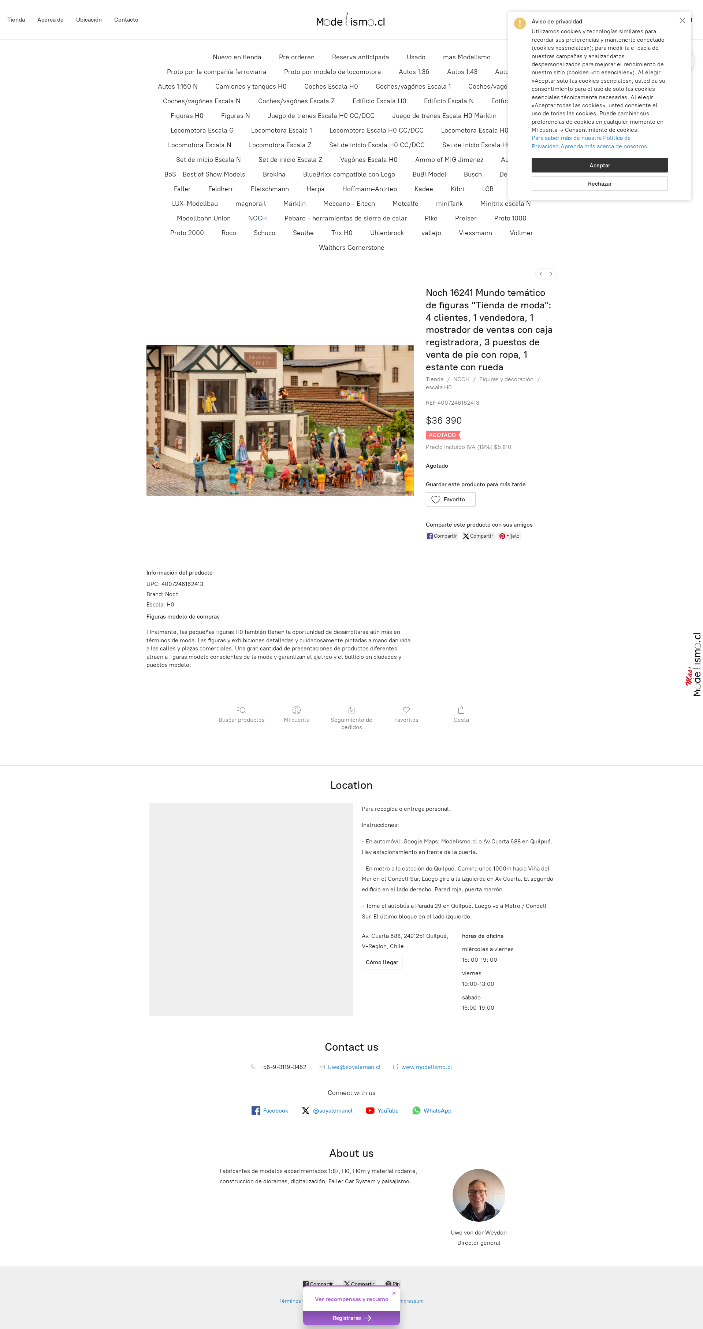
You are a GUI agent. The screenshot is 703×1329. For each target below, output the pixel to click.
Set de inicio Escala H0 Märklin (488, 145)
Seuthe (303, 233)
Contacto (126, 19)
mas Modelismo (467, 57)
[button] (451, 499)
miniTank (449, 204)
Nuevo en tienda (237, 57)
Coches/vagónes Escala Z (296, 101)
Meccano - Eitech (349, 204)
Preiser (466, 218)
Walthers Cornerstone (351, 248)
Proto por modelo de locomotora (332, 72)
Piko (431, 218)
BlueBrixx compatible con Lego (349, 174)
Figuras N (235, 116)
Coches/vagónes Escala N (202, 101)
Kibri (458, 189)
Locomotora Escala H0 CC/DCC (377, 130)
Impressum (411, 1301)
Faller (182, 189)
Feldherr (220, 189)
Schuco (264, 233)
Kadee (423, 189)
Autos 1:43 (462, 72)
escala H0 (439, 387)
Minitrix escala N (505, 204)
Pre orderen (297, 57)
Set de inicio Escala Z (290, 160)
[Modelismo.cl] (351, 20)
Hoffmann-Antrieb (369, 189)
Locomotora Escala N (199, 145)
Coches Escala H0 (331, 86)
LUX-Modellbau (195, 204)
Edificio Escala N (449, 101)
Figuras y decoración (506, 379)
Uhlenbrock (387, 233)
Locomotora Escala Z (280, 145)
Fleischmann (270, 189)
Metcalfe (406, 204)
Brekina (274, 174)
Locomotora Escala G (202, 130)
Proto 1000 (510, 218)
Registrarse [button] (347, 1318)
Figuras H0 (187, 116)
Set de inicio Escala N (208, 160)
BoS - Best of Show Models (204, 174)
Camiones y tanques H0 (251, 86)
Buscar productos (242, 719)
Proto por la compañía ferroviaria (217, 72)
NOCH (257, 218)
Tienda (16, 19)
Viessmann (475, 233)
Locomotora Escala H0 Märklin (487, 130)
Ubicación (89, 19)
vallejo (431, 233)
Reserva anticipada (360, 57)
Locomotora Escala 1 (281, 130)
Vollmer (521, 233)
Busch (473, 174)
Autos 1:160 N (178, 86)
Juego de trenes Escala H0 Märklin (444, 116)
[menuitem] (541, 273)
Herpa (315, 189)
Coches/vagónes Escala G (507, 86)
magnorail (250, 204)
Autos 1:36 (414, 72)
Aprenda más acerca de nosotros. (605, 146)
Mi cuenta (296, 719)
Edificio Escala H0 (379, 101)
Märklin (294, 204)
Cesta (461, 719)
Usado (416, 57)
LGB (488, 189)
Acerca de (50, 19)
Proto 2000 (187, 233)
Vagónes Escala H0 (369, 160)
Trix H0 (342, 233)
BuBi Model (429, 174)
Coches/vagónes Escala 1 (413, 86)
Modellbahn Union (204, 218)
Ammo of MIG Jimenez (449, 160)
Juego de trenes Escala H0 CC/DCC (321, 116)
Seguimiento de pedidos (351, 723)
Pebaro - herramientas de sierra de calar (345, 218)
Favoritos (406, 719)
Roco (229, 233)
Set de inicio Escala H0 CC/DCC (377, 145)
